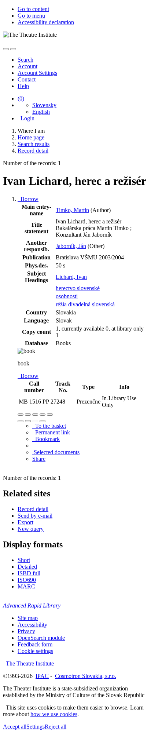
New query (31, 529)
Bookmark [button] (46, 439)
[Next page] (42, 421)
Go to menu (31, 15)
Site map (28, 618)
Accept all (14, 726)
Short (24, 560)
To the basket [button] (49, 426)
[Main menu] (13, 49)
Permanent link (51, 432)
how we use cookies (53, 714)
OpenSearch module (41, 638)
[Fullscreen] (42, 414)
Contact (27, 79)
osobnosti (67, 296)
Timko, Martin (72, 210)
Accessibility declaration (46, 22)
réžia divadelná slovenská (85, 304)
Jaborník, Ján (71, 246)
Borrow (28, 199)
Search (25, 59)
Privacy (26, 631)
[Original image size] (35, 414)
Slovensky (44, 105)
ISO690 (27, 580)
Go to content (33, 9)
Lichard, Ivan (71, 277)
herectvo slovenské (78, 288)
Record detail (33, 509)
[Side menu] (6, 49)
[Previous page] (35, 421)
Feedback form (35, 644)
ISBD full (29, 573)
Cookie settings (35, 651)
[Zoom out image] (28, 414)
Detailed (27, 567)
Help (23, 86)
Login (26, 118)
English (41, 112)
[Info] (50, 414)
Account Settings (37, 73)
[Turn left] (20, 421)
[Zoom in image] (20, 414)
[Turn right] (28, 421)
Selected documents (56, 452)
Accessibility (32, 624)
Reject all (55, 726)
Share (38, 459)
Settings (35, 726)
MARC (26, 586)
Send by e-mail (35, 516)
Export (25, 522)
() (21, 98)
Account (27, 66)
